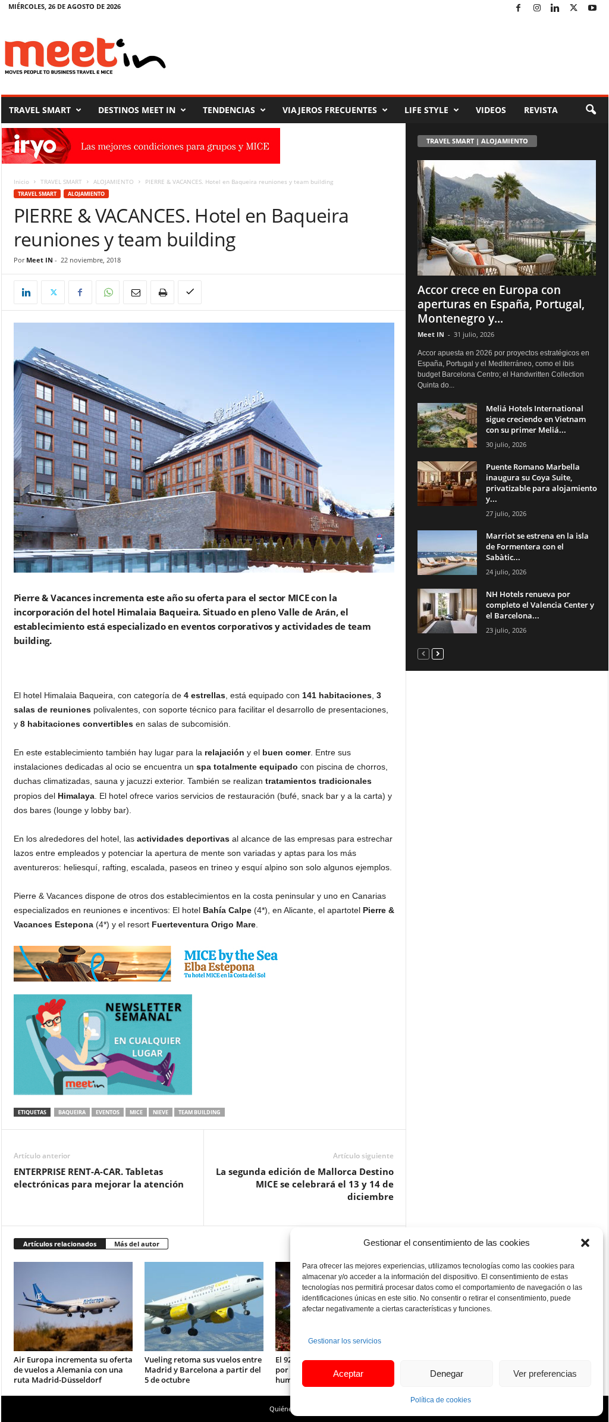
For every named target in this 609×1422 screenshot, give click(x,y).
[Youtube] (592, 8)
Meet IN (39, 259)
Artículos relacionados (59, 1243)
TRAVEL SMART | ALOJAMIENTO (477, 140)
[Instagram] (537, 8)
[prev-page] (423, 653)
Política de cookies (440, 1400)
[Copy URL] (190, 292)
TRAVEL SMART (40, 109)
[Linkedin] (555, 8)
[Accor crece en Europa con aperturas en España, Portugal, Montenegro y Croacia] (507, 218)
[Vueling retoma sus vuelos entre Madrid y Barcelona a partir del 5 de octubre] (204, 1306)
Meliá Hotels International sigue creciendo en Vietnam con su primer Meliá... (536, 419)
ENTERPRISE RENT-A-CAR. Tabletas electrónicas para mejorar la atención (99, 1177)
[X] (574, 8)
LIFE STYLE (426, 109)
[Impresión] (162, 292)
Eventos (108, 1112)
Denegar (446, 1373)
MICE (136, 1112)
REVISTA (541, 109)
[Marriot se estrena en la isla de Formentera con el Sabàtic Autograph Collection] (447, 552)
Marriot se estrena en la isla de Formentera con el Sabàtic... (537, 546)
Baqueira (72, 1112)
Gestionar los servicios (344, 1341)
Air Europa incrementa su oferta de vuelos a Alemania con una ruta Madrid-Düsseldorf (73, 1369)
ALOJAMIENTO (113, 181)
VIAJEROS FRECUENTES (329, 109)
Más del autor (136, 1243)
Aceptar (348, 1373)
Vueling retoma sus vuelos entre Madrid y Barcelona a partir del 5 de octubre (203, 1369)
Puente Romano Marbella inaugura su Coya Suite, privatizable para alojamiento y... (541, 482)
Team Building (199, 1112)
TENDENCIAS (229, 109)
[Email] (135, 292)
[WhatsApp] (108, 292)
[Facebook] (518, 8)
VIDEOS (491, 109)
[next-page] (438, 653)
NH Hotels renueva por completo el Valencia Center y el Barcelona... (540, 605)
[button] (585, 1243)
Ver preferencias (545, 1373)
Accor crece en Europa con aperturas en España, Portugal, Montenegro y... (501, 304)
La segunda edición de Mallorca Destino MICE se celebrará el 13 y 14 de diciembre (305, 1183)
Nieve (160, 1112)
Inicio (21, 181)
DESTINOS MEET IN (136, 109)
